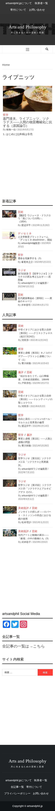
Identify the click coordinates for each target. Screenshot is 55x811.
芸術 (20, 212)
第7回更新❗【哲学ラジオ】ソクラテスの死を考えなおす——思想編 (35, 276)
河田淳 (25, 340)
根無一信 (11, 129)
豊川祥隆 (26, 363)
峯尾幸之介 (27, 262)
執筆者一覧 (41, 3)
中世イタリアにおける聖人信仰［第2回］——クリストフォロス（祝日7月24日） (35, 333)
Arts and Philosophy (27, 26)
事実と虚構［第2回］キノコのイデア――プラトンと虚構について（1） (35, 356)
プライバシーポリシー (17, 793)
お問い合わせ (37, 9)
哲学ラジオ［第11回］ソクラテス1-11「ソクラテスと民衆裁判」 (34, 462)
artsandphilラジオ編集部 (34, 283)
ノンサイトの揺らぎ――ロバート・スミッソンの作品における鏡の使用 (34, 515)
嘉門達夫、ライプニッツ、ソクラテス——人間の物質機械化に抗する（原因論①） (27, 122)
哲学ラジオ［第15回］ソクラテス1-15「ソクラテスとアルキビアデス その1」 (34, 488)
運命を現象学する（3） (30, 258)
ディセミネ (25, 233)
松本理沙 (26, 522)
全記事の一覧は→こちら (23, 646)
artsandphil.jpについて (19, 3)
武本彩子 (26, 542)
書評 (20, 372)
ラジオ (22, 270)
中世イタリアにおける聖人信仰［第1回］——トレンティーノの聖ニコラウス (35, 399)
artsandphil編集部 (30, 243)
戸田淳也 (26, 383)
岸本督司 (26, 305)
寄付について (18, 9)
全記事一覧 (17, 786)
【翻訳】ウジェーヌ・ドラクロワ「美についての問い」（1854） (34, 218)
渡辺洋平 (26, 225)
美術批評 (23, 508)
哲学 (6, 115)
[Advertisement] (27, 168)
